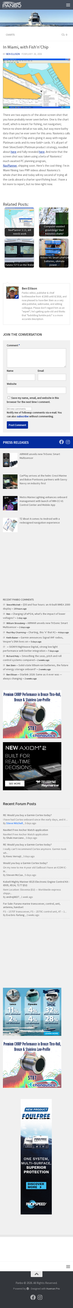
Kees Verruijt (13, 856)
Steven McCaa (14, 875)
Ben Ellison (13, 54)
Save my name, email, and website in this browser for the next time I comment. (33, 400)
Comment (13, 345)
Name (10, 370)
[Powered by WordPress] (27, 1288)
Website (12, 384)
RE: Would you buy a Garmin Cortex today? (27, 815)
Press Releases (16, 442)
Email (41, 370)
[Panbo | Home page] (15, 5)
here (13, 152)
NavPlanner (10, 165)
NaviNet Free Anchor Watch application (25, 830)
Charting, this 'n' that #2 (41, 632)
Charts (10, 34)
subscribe (23, 416)
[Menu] (68, 5)
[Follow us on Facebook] (61, 442)
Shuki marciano (15, 838)
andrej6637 (12, 897)
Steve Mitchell (14, 823)
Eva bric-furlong (15, 915)
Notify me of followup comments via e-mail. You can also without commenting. (34, 414)
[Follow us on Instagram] (67, 442)
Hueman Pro (53, 1288)
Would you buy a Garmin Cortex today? (25, 863)
